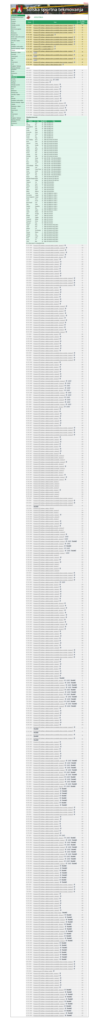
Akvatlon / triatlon (16, 40)
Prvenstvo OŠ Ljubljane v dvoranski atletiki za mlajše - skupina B (48, 103)
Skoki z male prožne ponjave (18, 36)
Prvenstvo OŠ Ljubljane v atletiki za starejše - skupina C (46, 87)
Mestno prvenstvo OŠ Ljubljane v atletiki (42, 971)
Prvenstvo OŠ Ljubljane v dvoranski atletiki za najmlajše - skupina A (49, 110)
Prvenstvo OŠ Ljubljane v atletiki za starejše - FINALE (46, 582)
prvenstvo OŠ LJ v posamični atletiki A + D (43, 49)
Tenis (13, 31)
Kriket (13, 71)
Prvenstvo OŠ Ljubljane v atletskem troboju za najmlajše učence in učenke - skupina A (53, 25)
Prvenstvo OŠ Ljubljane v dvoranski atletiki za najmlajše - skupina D (49, 248)
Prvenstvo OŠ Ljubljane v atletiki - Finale (42, 80)
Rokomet (14, 27)
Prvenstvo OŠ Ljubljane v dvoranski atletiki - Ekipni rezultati (47, 912)
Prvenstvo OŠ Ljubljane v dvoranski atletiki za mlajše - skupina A (48, 112)
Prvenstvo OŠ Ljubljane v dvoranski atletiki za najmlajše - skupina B (49, 105)
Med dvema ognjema (16, 29)
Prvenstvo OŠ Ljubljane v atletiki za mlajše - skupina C (46, 84)
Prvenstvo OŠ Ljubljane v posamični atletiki (43, 35)
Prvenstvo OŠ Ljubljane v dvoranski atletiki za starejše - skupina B (48, 108)
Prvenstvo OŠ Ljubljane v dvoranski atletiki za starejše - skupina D (48, 250)
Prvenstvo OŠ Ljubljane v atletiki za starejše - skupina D (46, 98)
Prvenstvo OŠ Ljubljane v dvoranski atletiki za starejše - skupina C (48, 255)
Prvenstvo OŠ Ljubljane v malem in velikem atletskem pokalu (47, 64)
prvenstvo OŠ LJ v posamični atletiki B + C (43, 46)
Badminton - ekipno (16, 52)
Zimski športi (15, 56)
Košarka (13, 19)
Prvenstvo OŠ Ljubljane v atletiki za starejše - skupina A (46, 91)
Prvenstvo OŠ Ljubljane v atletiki (41, 82)
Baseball (13, 58)
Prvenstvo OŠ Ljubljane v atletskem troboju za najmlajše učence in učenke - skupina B (53, 28)
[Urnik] (35, 53)
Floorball (14, 54)
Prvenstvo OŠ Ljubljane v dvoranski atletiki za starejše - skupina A (48, 115)
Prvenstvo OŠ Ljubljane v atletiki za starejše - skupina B (46, 101)
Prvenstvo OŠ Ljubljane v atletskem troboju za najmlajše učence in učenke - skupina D (53, 30)
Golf (13, 64)
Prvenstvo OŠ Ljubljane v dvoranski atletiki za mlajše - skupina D (48, 245)
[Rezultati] (35, 506)
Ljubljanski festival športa (17, 17)
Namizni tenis (15, 35)
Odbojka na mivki (16, 25)
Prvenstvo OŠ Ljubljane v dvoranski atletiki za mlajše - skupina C (48, 257)
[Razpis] (74, 25)
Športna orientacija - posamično (16, 68)
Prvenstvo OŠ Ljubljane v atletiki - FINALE (43, 508)
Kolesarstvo (14, 73)
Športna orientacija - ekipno (18, 48)
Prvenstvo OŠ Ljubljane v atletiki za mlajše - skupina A (46, 89)
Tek (12, 75)
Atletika (13, 50)
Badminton (14, 33)
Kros (13, 42)
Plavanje (13, 44)
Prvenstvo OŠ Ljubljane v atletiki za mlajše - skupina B (46, 96)
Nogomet (14, 21)
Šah (12, 60)
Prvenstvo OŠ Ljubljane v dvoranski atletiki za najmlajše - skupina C (49, 252)
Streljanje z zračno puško (17, 46)
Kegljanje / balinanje (16, 66)
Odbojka (13, 23)
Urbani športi (15, 62)
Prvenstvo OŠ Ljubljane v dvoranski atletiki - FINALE (46, 678)
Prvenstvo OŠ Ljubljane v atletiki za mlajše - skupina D (46, 94)
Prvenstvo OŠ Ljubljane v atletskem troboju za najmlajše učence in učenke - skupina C (53, 32)
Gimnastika (14, 38)
